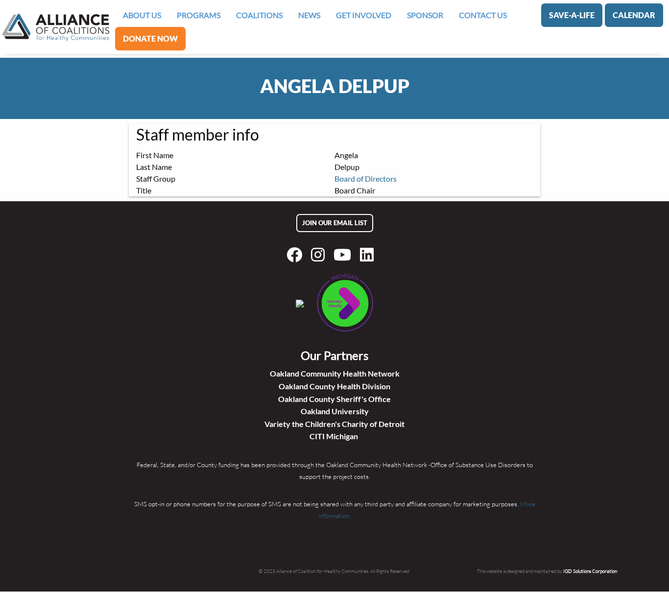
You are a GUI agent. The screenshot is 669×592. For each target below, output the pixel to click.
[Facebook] (296, 254)
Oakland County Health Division (334, 386)
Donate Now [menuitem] (150, 38)
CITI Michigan (334, 436)
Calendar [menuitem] (634, 15)
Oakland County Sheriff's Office (334, 398)
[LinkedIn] (369, 254)
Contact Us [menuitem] (483, 15)
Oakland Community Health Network (335, 373)
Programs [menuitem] (198, 15)
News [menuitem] (309, 15)
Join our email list (334, 223)
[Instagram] (320, 254)
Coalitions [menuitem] (259, 15)
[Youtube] (344, 254)
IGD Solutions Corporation (590, 571)
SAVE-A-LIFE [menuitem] (572, 15)
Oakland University (335, 411)
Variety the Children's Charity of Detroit (334, 423)
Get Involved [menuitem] (363, 15)
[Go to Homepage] (56, 27)
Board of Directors (365, 178)
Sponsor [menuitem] (425, 15)
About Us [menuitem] (142, 15)
